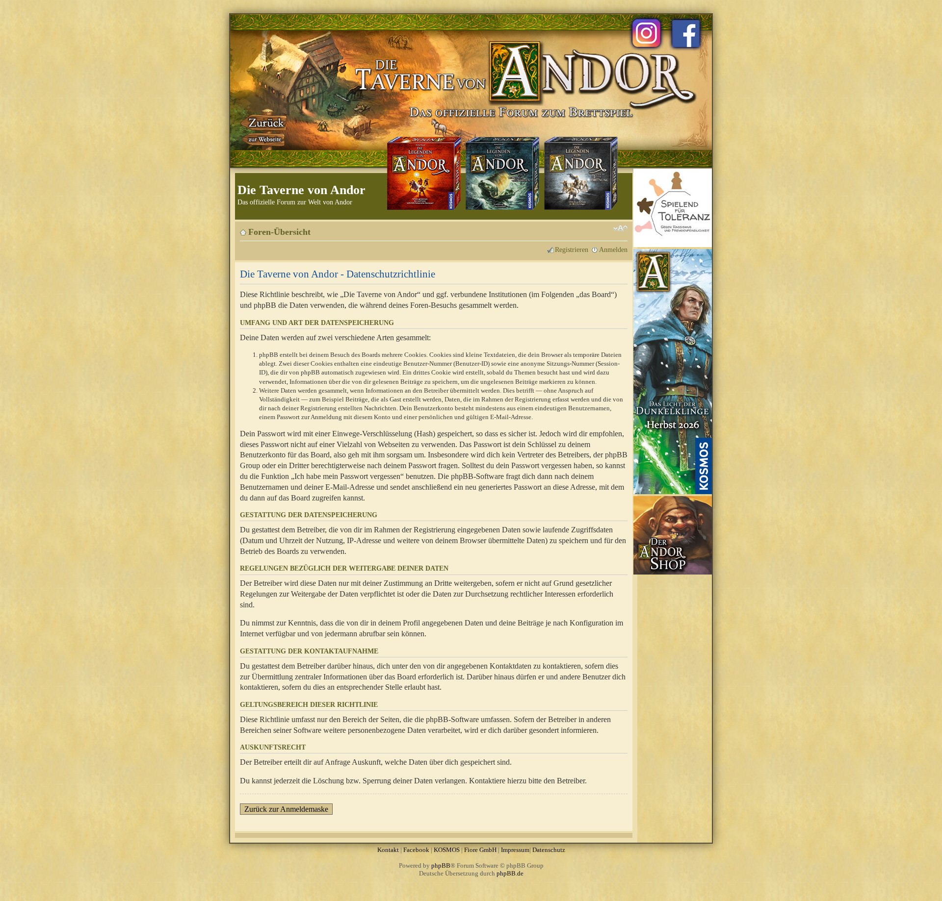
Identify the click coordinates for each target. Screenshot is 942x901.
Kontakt (388, 849)
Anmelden (613, 249)
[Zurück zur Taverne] (264, 129)
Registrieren (571, 249)
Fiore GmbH (480, 849)
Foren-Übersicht (279, 232)
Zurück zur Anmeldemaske (286, 809)
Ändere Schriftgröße (620, 228)
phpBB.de (510, 873)
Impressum (515, 849)
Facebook (416, 849)
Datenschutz (548, 849)
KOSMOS (447, 849)
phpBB (440, 865)
